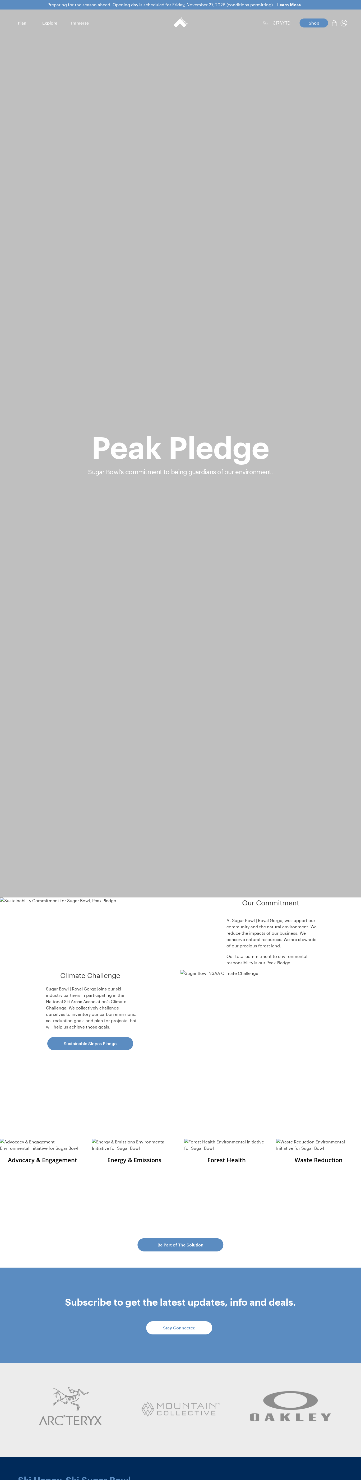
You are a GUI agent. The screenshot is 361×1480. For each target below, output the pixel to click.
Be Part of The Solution (180, 1244)
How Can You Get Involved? (180, 1221)
